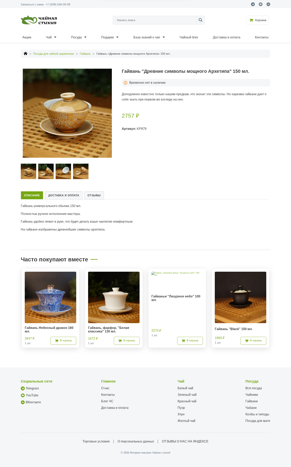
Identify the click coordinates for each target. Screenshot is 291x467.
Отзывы (94, 195)
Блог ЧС (107, 401)
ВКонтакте (33, 402)
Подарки (107, 37)
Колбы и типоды (257, 414)
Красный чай (187, 401)
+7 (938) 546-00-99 (58, 4)
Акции (26, 37)
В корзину (66, 340)
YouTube (32, 395)
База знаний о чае (146, 37)
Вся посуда (253, 388)
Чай (49, 37)
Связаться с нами (32, 4)
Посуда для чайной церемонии (53, 53)
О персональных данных (136, 441)
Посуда (76, 37)
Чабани (251, 407)
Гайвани (85, 53)
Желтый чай (186, 420)
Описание (32, 195)
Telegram (32, 388)
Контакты (262, 37)
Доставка (63, 195)
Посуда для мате (257, 420)
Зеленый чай (187, 394)
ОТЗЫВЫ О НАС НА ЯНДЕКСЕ (185, 441)
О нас (105, 388)
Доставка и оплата (226, 37)
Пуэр (181, 407)
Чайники (251, 394)
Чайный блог (189, 37)
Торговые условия (96, 441)
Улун (181, 414)
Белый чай (185, 388)
